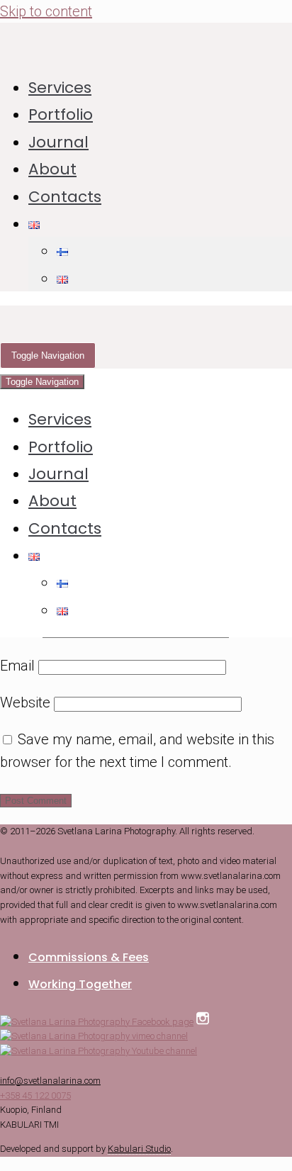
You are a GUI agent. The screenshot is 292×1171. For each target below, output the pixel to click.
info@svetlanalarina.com (50, 1080)
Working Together (80, 984)
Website (25, 702)
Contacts (64, 197)
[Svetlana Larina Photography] (146, 41)
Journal (58, 142)
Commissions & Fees (88, 957)
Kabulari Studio (139, 1148)
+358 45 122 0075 (35, 1095)
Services (59, 88)
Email (17, 665)
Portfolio (60, 114)
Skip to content (46, 11)
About (52, 169)
